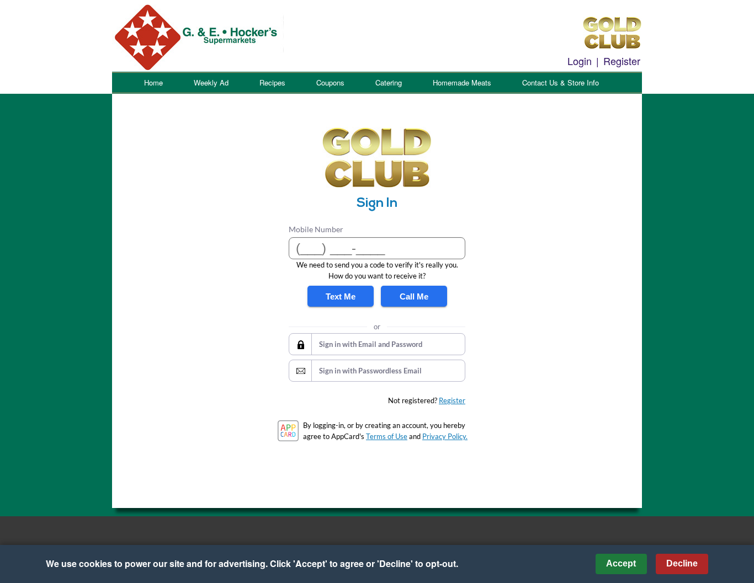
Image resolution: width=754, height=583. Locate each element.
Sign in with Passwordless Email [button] (370, 370)
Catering (388, 82)
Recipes (272, 82)
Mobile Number (316, 229)
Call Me (414, 296)
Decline (682, 563)
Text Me (340, 296)
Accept (621, 563)
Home (153, 82)
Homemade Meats (462, 82)
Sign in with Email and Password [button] (370, 344)
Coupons (330, 82)
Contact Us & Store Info (560, 82)
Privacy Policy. (445, 436)
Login (579, 61)
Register (621, 61)
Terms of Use (386, 436)
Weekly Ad (211, 82)
